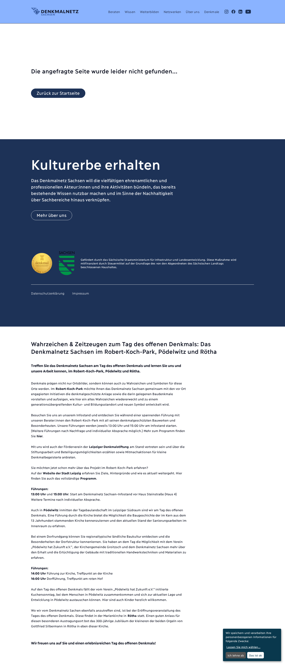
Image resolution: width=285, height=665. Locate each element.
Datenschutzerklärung (47, 293)
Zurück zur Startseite (58, 92)
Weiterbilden (149, 11)
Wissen (130, 11)
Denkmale (211, 11)
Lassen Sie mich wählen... (243, 646)
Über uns (192, 11)
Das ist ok (255, 655)
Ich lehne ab (236, 655)
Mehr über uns (51, 214)
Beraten (114, 11)
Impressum (80, 293)
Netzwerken (172, 11)
